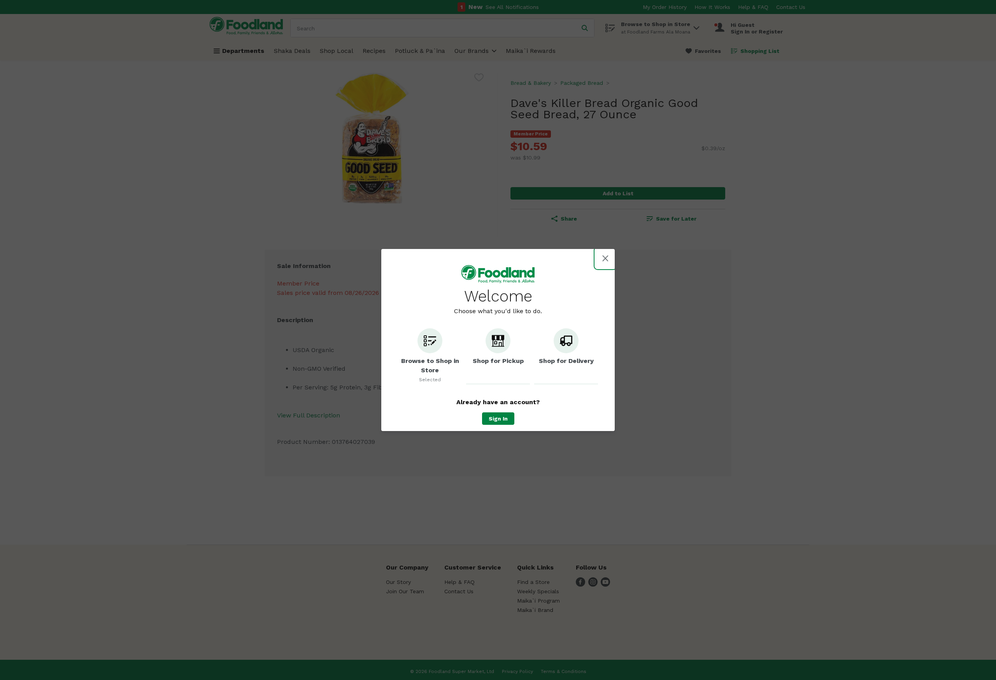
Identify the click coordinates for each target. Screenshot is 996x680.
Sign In (498, 418)
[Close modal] (605, 258)
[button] (430, 356)
